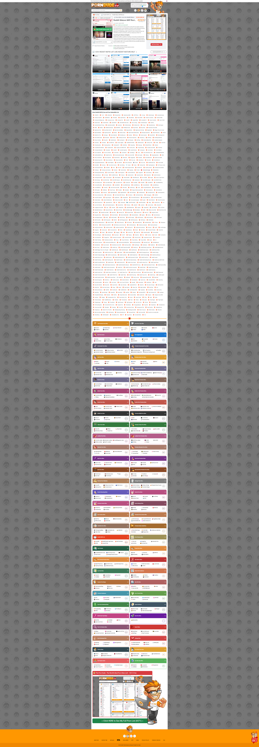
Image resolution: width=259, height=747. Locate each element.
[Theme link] (149, 10)
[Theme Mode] (134, 736)
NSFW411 (101, 71)
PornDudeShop (143, 5)
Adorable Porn (157, 71)
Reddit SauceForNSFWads (120, 89)
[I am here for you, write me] (135, 10)
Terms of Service (156, 740)
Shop (145, 10)
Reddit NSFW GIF (157, 108)
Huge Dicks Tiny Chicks (138, 71)
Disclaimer (110, 45)
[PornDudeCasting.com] (138, 10)
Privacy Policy (145, 740)
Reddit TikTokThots (138, 89)
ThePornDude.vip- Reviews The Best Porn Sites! (131, 745)
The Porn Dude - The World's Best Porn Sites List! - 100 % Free (116, 673)
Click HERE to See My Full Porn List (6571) (122, 721)
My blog (142, 10)
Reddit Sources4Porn (120, 71)
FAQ (164, 740)
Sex (120, 108)
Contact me (104, 740)
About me (96, 740)
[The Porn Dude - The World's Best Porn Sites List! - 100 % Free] (122, 696)
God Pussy (138, 108)
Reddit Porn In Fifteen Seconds (157, 89)
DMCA (137, 740)
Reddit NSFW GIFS (101, 108)
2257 (132, 740)
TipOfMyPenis (101, 89)
